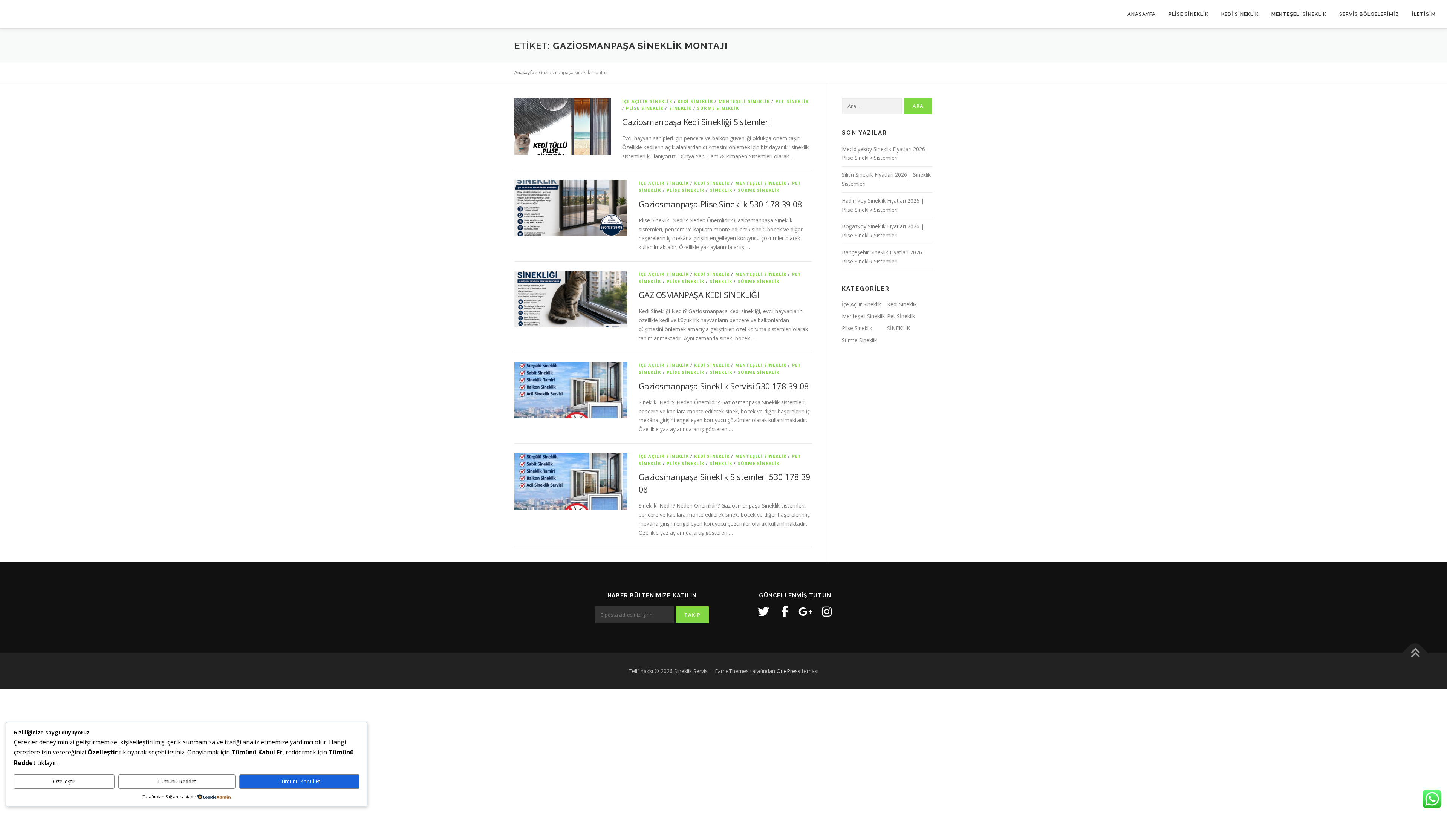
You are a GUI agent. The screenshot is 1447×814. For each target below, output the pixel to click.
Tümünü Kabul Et (299, 781)
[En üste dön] (1415, 653)
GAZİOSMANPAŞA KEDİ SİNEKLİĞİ (699, 294)
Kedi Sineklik (695, 101)
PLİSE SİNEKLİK (1188, 14)
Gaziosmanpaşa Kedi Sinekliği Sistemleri (696, 121)
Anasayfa (524, 72)
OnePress (788, 671)
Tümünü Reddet (176, 781)
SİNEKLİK (680, 108)
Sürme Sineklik (718, 108)
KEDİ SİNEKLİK (1240, 14)
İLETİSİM (1424, 14)
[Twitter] (763, 611)
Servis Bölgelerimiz (1369, 14)
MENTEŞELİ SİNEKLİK (1298, 14)
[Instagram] (826, 611)
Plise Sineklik (645, 108)
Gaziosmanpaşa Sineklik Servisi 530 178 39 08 (724, 386)
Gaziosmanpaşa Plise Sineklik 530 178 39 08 (720, 204)
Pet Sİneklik (792, 101)
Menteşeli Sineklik (744, 101)
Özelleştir (64, 781)
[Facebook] (784, 611)
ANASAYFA (1141, 14)
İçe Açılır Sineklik (647, 101)
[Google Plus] (805, 611)
